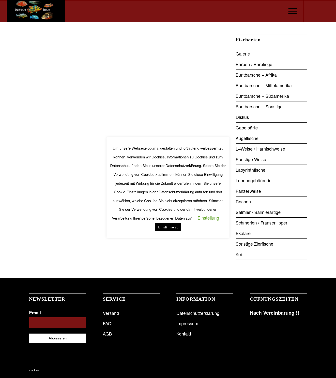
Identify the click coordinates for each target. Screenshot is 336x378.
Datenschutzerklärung (197, 313)
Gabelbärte (247, 127)
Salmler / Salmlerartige (258, 212)
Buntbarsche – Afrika (256, 74)
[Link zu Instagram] (318, 10)
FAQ (107, 323)
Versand (111, 313)
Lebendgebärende (254, 180)
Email (35, 312)
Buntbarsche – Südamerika (262, 96)
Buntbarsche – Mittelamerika (264, 85)
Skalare (243, 233)
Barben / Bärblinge (254, 64)
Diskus (242, 117)
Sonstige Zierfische (254, 243)
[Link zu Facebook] (311, 10)
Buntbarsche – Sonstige (259, 106)
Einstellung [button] (208, 217)
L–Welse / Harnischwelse (260, 148)
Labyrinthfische (250, 170)
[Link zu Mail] (325, 10)
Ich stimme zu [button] (168, 227)
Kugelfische (247, 138)
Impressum (187, 323)
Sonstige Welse (251, 159)
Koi (239, 254)
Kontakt (183, 333)
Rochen (243, 201)
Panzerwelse (248, 191)
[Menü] (291, 11)
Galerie (243, 53)
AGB (107, 333)
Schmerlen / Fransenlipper (261, 222)
